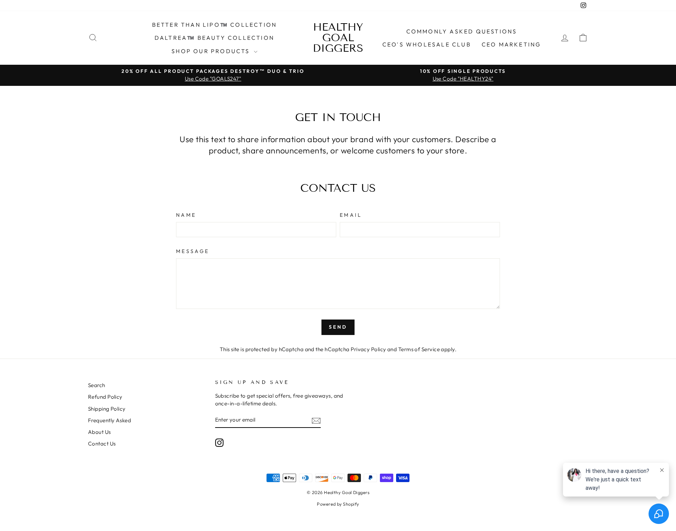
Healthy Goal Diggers (338, 38)
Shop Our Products (211, 51)
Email (351, 215)
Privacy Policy (368, 349)
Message (192, 251)
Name (186, 215)
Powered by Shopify (338, 504)
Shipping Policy (107, 408)
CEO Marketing (511, 44)
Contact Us (102, 443)
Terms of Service (419, 349)
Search (96, 385)
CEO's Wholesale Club (426, 44)
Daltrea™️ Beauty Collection (214, 37)
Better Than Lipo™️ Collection (214, 24)
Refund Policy (105, 396)
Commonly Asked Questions (461, 31)
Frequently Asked (109, 420)
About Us (99, 432)
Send (338, 327)
